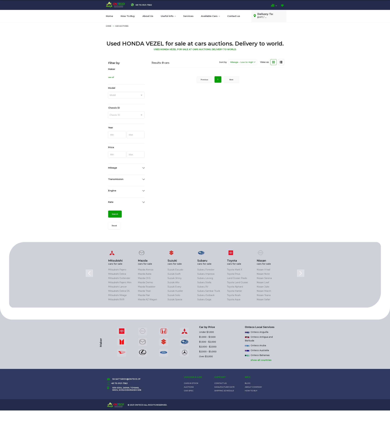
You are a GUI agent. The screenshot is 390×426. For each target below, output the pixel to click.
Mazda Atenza (145, 269)
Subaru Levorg (205, 278)
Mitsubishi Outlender (119, 278)
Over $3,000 (206, 356)
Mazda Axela (144, 274)
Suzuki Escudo (175, 269)
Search (115, 214)
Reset (114, 226)
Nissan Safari (263, 299)
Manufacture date (224, 387)
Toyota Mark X (234, 269)
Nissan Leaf (263, 282)
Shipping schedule (224, 390)
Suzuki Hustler (175, 291)
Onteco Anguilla (259, 332)
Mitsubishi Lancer (117, 286)
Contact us (233, 16)
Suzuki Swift (174, 274)
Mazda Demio (145, 282)
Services (188, 16)
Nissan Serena (264, 278)
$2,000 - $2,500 (207, 346)
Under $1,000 (206, 332)
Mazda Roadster (146, 286)
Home (109, 16)
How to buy (251, 390)
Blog (247, 383)
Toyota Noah (234, 295)
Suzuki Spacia (175, 299)
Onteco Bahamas (260, 355)
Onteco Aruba (258, 345)
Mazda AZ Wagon (147, 299)
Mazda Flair (144, 295)
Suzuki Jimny (175, 278)
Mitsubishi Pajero (117, 269)
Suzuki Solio (174, 295)
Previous (204, 79)
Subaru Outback (205, 295)
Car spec (188, 390)
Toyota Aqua (233, 299)
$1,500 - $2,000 (207, 341)
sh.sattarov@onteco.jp (126, 379)
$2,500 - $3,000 (207, 351)
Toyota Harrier (234, 291)
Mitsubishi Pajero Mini (119, 282)
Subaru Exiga (204, 299)
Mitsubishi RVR (116, 299)
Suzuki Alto (173, 282)
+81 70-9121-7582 (143, 5)
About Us (147, 16)
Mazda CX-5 (144, 278)
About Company (253, 387)
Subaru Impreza (205, 274)
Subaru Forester (205, 269)
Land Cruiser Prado (237, 278)
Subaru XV (202, 286)
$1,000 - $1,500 (207, 337)
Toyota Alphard (235, 286)
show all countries (261, 360)
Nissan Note (263, 274)
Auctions (189, 387)
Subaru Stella (204, 282)
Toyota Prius (233, 274)
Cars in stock (191, 383)
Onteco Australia (260, 350)
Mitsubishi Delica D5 (118, 291)
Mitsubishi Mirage (117, 295)
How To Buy (128, 16)
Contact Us (220, 383)
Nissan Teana (264, 295)
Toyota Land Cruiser (237, 282)
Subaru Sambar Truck (208, 291)
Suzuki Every (174, 286)
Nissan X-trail (263, 269)
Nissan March (264, 291)
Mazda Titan (144, 291)
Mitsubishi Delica (117, 274)
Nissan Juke (263, 286)
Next (231, 79)
